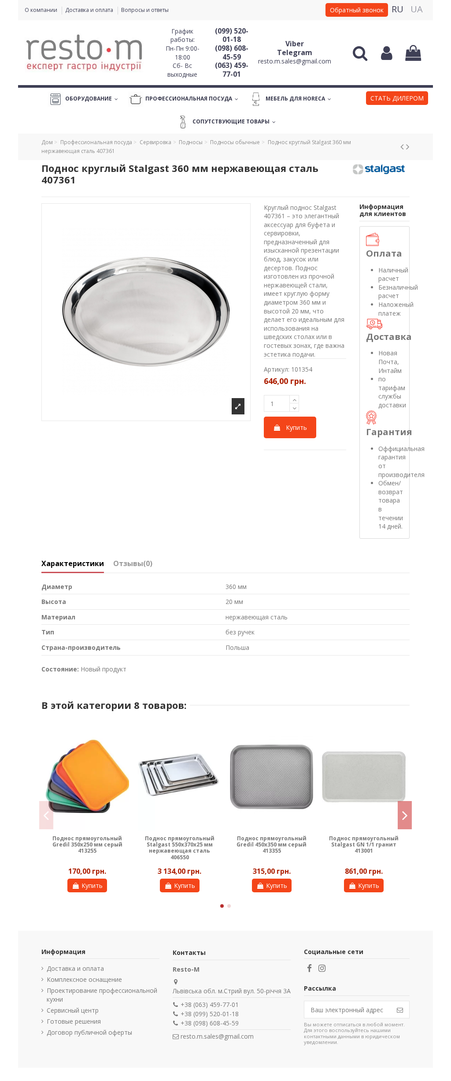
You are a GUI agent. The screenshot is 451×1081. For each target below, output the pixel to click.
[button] (397, 99)
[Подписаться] (400, 1009)
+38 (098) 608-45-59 (210, 1023)
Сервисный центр (73, 1010)
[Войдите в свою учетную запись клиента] (386, 53)
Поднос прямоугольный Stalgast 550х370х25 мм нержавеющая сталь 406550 (179, 848)
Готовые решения (74, 1021)
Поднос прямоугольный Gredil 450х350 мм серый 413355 (272, 845)
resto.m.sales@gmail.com (294, 61)
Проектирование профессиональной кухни (102, 994)
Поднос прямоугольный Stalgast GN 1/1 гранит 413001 (364, 845)
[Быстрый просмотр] (122, 736)
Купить (296, 427)
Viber (294, 43)
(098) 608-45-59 (231, 52)
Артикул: (276, 369)
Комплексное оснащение (84, 979)
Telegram (294, 52)
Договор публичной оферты (89, 1032)
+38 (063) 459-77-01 (210, 1004)
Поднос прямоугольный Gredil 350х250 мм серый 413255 (87, 845)
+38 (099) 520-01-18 (210, 1014)
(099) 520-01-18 (231, 35)
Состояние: (60, 669)
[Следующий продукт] (408, 146)
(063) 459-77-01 (231, 69)
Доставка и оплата (90, 10)
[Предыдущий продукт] (403, 146)
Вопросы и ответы (145, 10)
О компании (42, 10)
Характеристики (72, 563)
